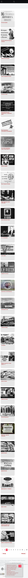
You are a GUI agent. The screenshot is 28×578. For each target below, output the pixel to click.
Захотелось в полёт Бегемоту (6, 291)
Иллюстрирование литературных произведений (6, 131)
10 (22, 549)
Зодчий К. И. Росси (4, 273)
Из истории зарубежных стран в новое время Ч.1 (5, 149)
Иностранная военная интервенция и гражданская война (6, 113)
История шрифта (4, 22)
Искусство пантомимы (5, 58)
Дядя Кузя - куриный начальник (5, 435)
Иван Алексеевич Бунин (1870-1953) (5, 202)
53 (26, 549)
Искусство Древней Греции (6, 76)
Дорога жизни (3, 506)
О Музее (2, 560)
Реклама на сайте (16, 560)
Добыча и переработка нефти (6, 542)
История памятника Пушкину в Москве (6, 41)
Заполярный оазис (4, 309)
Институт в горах (4, 94)
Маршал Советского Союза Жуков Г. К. (6, 364)
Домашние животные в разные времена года (5, 525)
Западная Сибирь (4, 327)
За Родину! (3, 345)
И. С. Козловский (4, 237)
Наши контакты (8, 560)
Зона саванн (3, 255)
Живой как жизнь (4, 399)
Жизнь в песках (4, 381)
